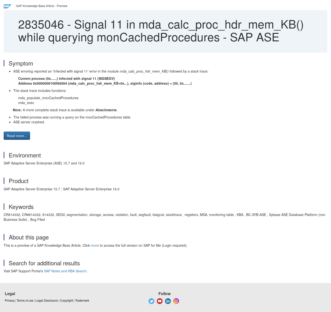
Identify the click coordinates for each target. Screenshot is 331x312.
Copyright (66, 300)
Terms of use (25, 300)
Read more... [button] (17, 135)
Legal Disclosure (47, 300)
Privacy (10, 300)
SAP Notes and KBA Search (65, 270)
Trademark (82, 300)
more (95, 245)
